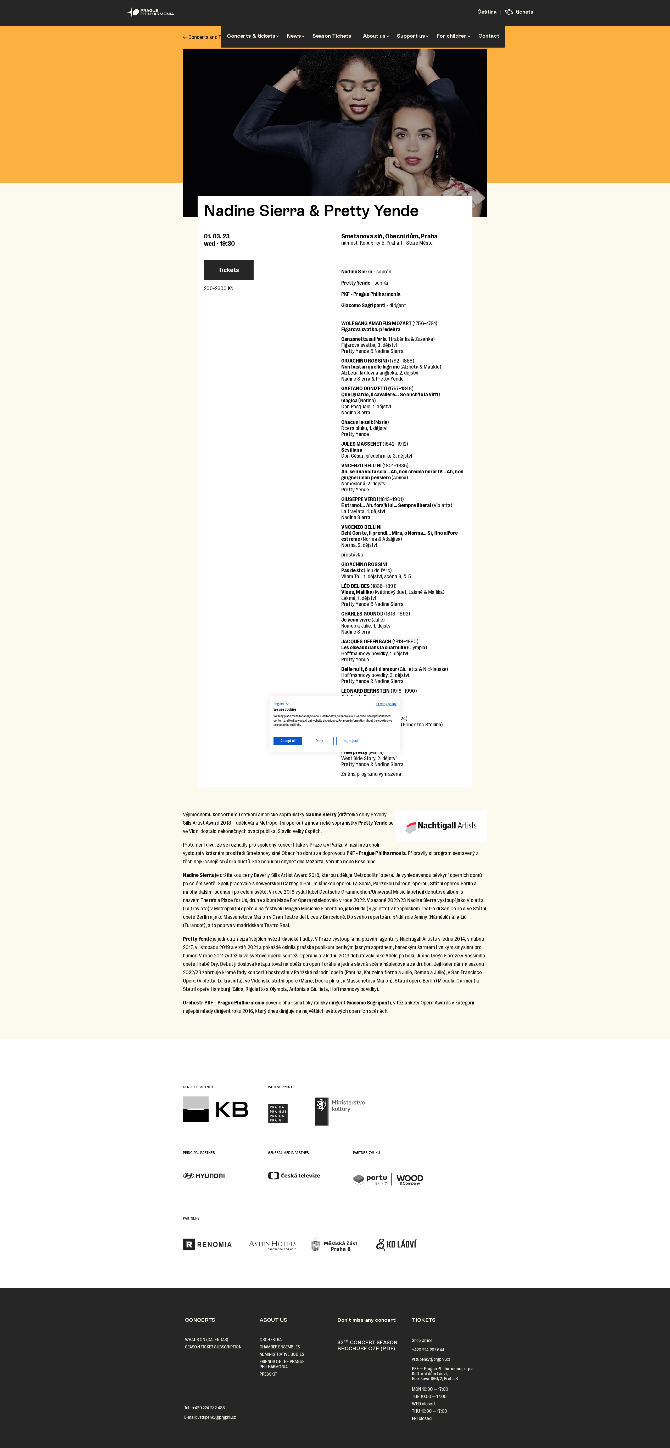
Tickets (229, 270)
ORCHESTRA (271, 1339)
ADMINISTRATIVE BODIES (282, 1354)
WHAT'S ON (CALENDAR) (206, 1339)
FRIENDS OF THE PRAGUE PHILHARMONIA (282, 1364)
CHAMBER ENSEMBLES (280, 1346)
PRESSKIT (268, 1374)
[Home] (159, 12)
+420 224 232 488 (208, 1407)
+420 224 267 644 (428, 1349)
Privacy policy (386, 704)
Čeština (486, 12)
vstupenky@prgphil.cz (217, 1417)
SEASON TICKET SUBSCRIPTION (213, 1346)
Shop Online (422, 1340)
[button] (281, 704)
